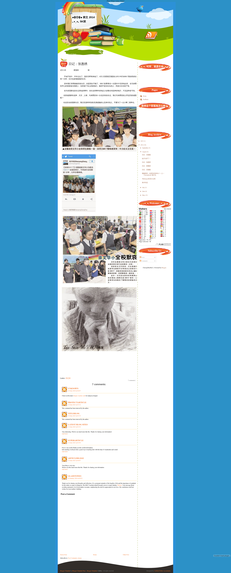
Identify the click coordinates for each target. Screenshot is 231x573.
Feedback (145, 99)
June (143, 191)
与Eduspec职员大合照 (148, 179)
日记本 (68, 378)
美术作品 (145, 182)
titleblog (74, 413)
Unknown (73, 388)
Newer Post (63, 555)
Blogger (164, 268)
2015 (142, 141)
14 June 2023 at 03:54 (74, 427)
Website (119, 485)
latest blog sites (78, 424)
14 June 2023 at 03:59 (74, 443)
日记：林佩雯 (146, 166)
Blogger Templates (92, 571)
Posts (143, 257)
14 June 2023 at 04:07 (74, 460)
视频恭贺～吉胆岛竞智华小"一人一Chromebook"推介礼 (153, 174)
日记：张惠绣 (78, 64)
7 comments (131, 380)
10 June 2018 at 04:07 (74, 391)
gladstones (74, 476)
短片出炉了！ (146, 158)
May (143, 195)
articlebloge (76, 458)
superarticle (75, 440)
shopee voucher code (79, 396)
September (145, 148)
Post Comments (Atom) (75, 558)
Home (95, 555)
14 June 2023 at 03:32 (74, 405)
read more (65, 434)
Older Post (126, 555)
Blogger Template (65, 571)
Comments (144, 261)
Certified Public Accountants (162, 571)
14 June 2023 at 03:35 (74, 416)
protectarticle (77, 402)
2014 (142, 145)
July (143, 187)
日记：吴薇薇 (146, 155)
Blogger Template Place (79, 571)
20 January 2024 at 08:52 (75, 478)
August (144, 152)
